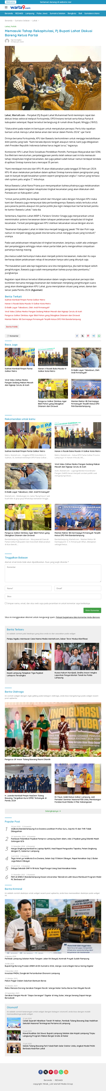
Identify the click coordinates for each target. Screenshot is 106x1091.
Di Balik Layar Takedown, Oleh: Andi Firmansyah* (27, 307)
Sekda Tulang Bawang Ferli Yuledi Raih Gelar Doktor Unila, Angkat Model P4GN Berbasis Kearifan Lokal (59, 1047)
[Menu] (7, 7)
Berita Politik (12, 327)
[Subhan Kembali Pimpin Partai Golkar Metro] (20, 357)
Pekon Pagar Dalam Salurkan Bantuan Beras (25, 981)
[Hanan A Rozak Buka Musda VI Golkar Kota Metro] (53, 357)
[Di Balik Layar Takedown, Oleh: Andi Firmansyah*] (86, 358)
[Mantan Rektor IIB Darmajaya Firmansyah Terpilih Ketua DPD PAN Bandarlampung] (86, 389)
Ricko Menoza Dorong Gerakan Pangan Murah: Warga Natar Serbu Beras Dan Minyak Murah (47, 988)
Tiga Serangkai (16, 40)
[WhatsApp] (61, 1072)
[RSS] (66, 1072)
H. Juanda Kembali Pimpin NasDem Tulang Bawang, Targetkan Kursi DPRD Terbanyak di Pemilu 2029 (26, 798)
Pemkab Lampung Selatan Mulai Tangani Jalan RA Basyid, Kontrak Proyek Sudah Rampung (47, 958)
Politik (13, 26)
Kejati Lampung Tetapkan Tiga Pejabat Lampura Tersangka (25, 674)
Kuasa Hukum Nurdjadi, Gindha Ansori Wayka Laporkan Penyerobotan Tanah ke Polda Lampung (76, 675)
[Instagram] (56, 1072)
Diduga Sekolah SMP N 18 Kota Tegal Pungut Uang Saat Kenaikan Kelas (43, 868)
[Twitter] (45, 1072)
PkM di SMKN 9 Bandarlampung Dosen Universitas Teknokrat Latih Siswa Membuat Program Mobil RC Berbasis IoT (56, 878)
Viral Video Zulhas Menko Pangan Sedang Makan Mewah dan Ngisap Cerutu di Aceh (43, 311)
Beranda (48, 1080)
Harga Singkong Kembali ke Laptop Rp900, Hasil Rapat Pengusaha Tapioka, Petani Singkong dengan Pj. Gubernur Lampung (54, 849)
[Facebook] (40, 1072)
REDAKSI (59, 1080)
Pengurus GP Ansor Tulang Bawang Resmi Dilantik (28, 759)
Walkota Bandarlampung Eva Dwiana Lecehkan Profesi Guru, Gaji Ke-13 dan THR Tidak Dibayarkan (51, 830)
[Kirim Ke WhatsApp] (99, 336)
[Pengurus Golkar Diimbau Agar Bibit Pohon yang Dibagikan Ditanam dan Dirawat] (53, 389)
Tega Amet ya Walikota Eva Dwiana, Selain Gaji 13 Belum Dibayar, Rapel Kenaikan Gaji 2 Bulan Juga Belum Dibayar (54, 859)
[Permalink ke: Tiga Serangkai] (7, 40)
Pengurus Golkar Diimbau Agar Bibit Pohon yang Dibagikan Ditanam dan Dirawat (42, 315)
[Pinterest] (51, 1072)
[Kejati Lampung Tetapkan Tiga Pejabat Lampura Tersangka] (29, 656)
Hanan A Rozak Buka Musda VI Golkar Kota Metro (28, 303)
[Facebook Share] (77, 336)
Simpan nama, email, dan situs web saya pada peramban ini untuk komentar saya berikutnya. (48, 603)
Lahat (7, 26)
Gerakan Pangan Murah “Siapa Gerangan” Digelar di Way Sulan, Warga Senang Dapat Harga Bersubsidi (48, 996)
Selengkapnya (52, 811)
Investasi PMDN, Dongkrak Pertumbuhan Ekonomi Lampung (32, 973)
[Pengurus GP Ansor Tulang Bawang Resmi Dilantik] (53, 729)
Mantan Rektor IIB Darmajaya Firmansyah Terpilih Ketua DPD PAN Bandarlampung (43, 319)
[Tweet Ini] (82, 336)
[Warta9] (20, 7)
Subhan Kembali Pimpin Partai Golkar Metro (25, 300)
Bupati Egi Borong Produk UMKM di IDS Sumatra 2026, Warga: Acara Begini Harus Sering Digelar (49, 966)
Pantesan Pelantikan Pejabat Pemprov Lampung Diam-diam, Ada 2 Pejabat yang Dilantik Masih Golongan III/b (55, 840)
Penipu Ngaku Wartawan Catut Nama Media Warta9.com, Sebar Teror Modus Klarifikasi (47, 639)
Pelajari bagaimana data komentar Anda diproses (78, 617)
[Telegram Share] (94, 336)
